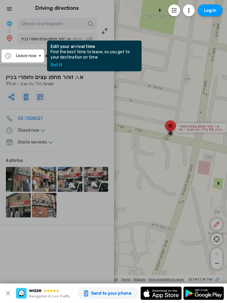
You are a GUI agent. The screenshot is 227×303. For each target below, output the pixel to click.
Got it (56, 65)
